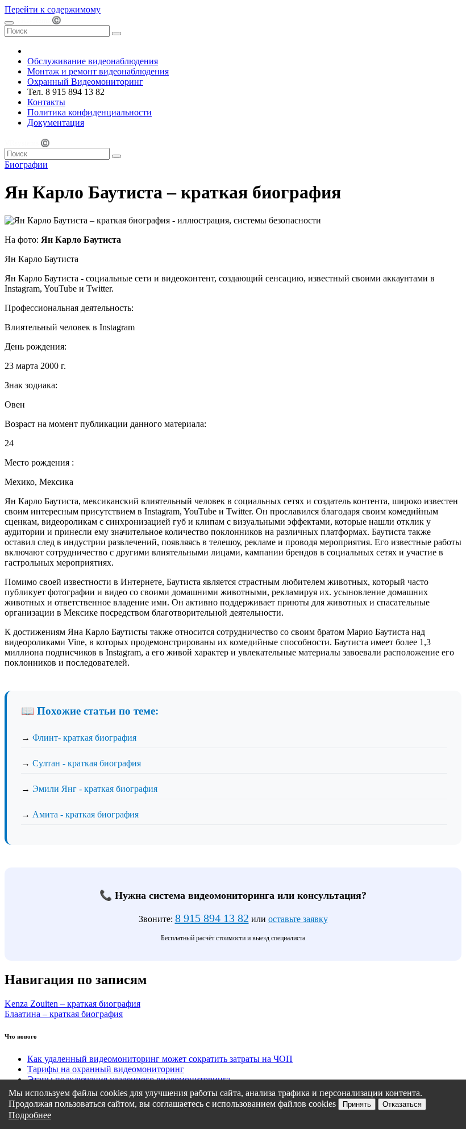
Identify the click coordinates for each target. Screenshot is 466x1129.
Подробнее (30, 1115)
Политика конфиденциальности (89, 112)
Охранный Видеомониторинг (85, 81)
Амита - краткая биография (85, 814)
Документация (55, 122)
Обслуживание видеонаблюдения (92, 61)
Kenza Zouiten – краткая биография (72, 1003)
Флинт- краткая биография (84, 737)
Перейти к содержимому (53, 9)
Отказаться (402, 1104)
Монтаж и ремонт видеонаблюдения (98, 71)
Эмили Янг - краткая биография (94, 789)
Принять (357, 1104)
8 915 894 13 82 (212, 918)
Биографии (26, 164)
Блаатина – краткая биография (64, 1014)
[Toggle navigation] (9, 22)
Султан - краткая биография (86, 763)
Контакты (46, 102)
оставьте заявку (298, 919)
